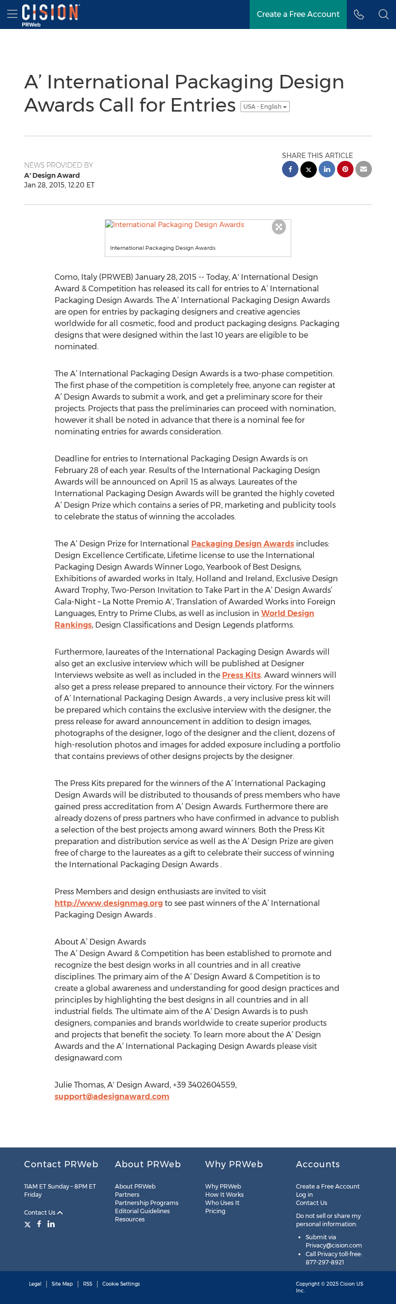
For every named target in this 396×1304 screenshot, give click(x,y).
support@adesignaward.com (112, 1096)
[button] (383, 14)
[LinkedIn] (51, 1224)
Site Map (62, 1284)
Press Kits (241, 675)
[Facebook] (39, 1224)
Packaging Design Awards (242, 543)
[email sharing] (363, 170)
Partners (127, 1194)
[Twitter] (28, 1224)
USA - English (263, 106)
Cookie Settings (121, 1284)
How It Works (224, 1194)
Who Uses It (222, 1202)
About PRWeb (135, 1186)
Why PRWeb (223, 1186)
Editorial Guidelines (142, 1211)
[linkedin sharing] (327, 170)
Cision (347, 1284)
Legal (35, 1284)
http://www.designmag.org (109, 903)
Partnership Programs (147, 1202)
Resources (130, 1219)
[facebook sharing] (290, 170)
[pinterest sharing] (345, 170)
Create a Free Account (328, 1186)
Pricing (215, 1211)
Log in (304, 1194)
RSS (87, 1284)
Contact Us (40, 1212)
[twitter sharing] (308, 170)
